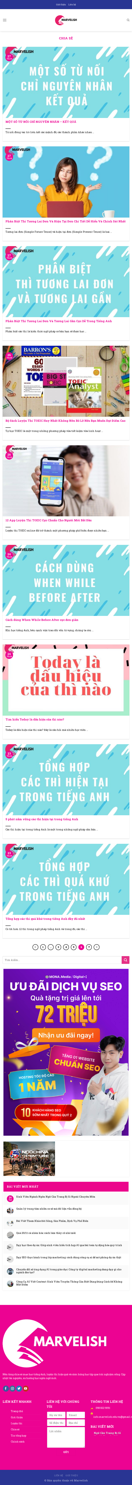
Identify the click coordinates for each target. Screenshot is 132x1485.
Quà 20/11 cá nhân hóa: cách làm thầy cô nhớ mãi (46, 1233)
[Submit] (125, 960)
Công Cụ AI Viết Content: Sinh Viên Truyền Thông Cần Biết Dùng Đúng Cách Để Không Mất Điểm (69, 1283)
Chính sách (18, 1441)
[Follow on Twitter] (19, 1389)
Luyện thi (16, 1423)
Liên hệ (72, 4)
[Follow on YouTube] (26, 1389)
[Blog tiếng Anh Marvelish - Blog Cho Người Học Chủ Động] (66, 20)
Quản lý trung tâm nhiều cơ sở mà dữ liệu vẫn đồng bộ (49, 1208)
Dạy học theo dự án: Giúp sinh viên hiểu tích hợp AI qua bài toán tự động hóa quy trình (69, 1245)
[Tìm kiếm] (128, 20)
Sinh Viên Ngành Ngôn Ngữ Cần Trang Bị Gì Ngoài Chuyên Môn (55, 1196)
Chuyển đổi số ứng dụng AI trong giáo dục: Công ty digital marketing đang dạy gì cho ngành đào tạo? (68, 1271)
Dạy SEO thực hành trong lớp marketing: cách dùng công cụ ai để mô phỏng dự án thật (68, 1257)
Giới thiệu (61, 4)
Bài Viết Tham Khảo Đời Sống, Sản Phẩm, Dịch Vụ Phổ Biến (52, 1221)
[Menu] (5, 20)
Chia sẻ (15, 1429)
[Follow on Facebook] (6, 1389)
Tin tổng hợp (18, 1435)
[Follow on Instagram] (12, 1389)
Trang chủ (17, 1411)
